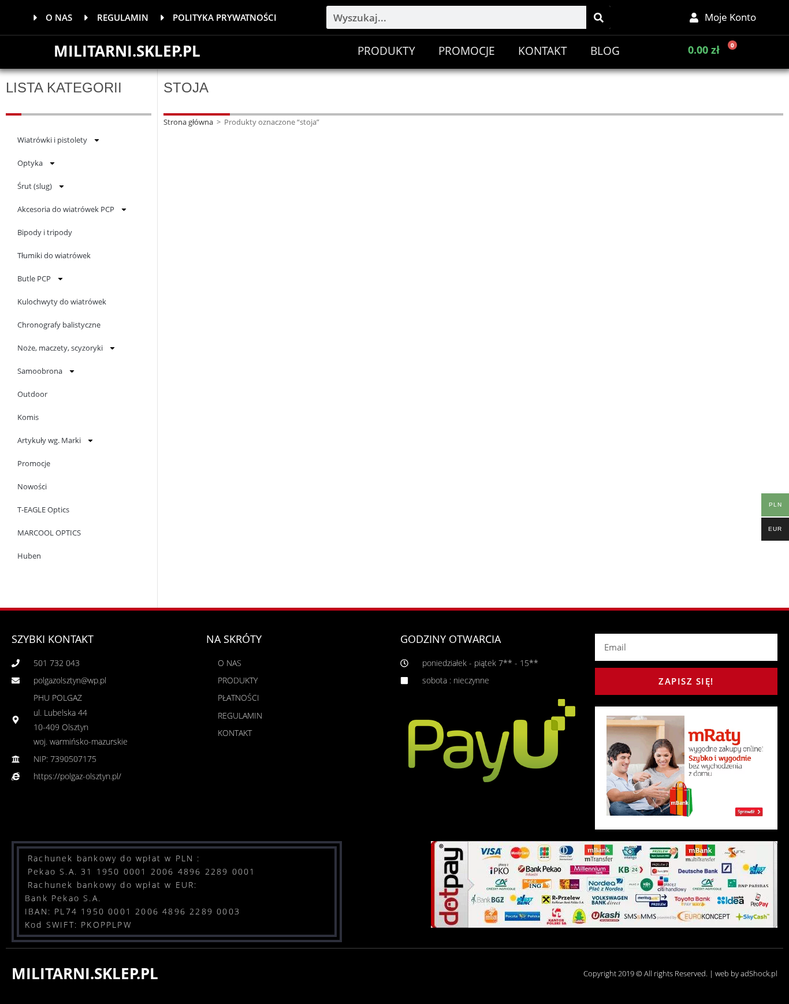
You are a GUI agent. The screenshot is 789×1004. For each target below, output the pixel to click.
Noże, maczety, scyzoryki (60, 348)
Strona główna (188, 122)
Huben (29, 556)
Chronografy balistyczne (59, 324)
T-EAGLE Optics (43, 509)
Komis (28, 417)
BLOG (605, 50)
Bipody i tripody (44, 232)
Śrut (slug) (34, 186)
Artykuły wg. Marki (49, 440)
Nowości (32, 486)
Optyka (30, 163)
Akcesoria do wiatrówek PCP (65, 209)
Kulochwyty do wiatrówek (61, 301)
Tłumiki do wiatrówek (54, 255)
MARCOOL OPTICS (49, 532)
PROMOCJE (466, 50)
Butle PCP (34, 278)
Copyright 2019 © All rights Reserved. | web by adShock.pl (680, 973)
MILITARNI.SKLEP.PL (127, 50)
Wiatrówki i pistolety (52, 140)
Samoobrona (39, 371)
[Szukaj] (598, 17)
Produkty (386, 50)
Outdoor (32, 394)
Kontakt (542, 50)
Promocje (33, 463)
